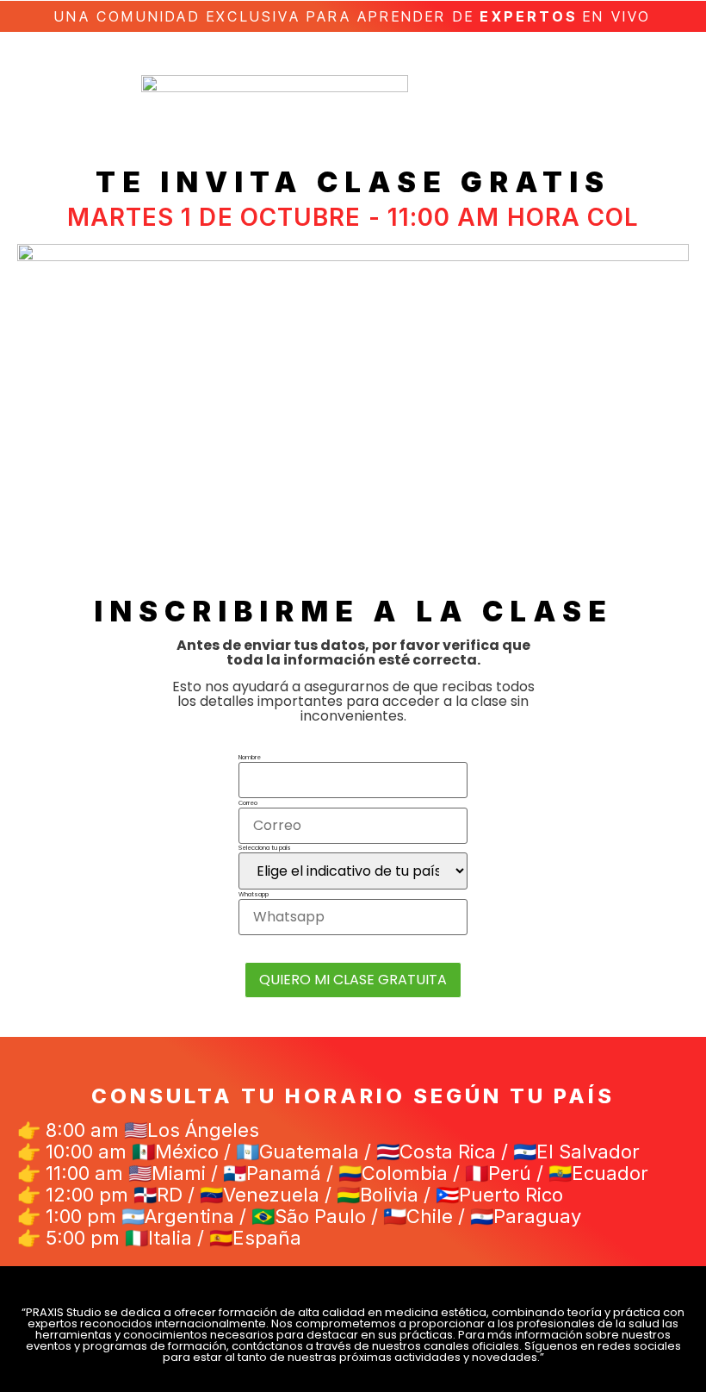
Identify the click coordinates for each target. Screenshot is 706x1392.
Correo (247, 803)
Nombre (249, 757)
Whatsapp (253, 894)
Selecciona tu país (264, 848)
